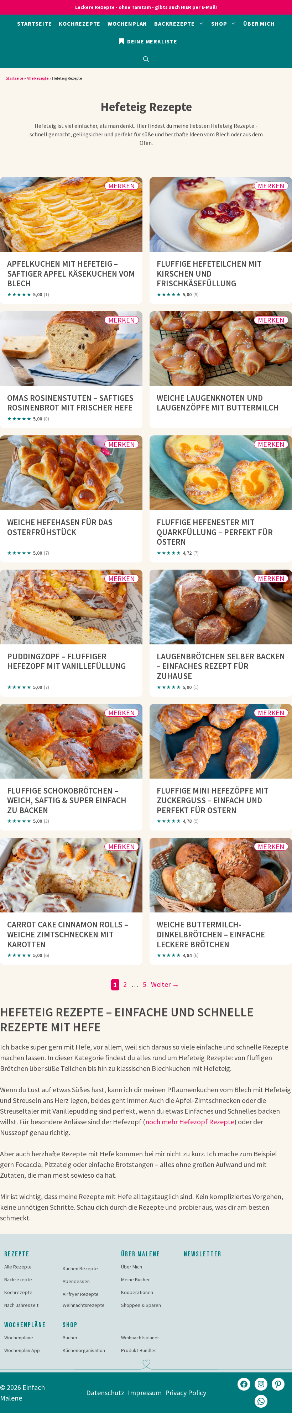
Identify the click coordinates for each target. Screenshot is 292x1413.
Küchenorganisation (84, 1350)
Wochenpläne (18, 1337)
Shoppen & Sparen (141, 1305)
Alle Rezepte (37, 78)
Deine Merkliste (151, 41)
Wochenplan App (22, 1350)
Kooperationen (137, 1292)
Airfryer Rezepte (81, 1294)
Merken (121, 186)
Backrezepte (174, 23)
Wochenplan (127, 23)
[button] (146, 59)
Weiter (165, 984)
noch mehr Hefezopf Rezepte (189, 1121)
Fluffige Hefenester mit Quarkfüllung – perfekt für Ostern (215, 532)
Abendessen (76, 1281)
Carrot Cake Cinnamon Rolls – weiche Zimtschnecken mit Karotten (67, 934)
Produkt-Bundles (139, 1350)
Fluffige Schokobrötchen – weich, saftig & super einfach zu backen (66, 800)
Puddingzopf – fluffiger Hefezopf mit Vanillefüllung (66, 661)
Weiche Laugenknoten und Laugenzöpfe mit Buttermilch (218, 403)
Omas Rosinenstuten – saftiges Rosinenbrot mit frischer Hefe (70, 403)
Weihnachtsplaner (140, 1337)
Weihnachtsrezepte (84, 1305)
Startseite (34, 23)
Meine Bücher (135, 1279)
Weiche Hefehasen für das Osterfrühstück (60, 527)
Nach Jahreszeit (21, 1305)
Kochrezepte (79, 23)
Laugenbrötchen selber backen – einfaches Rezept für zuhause (221, 666)
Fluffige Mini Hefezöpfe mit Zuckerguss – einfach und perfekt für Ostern (212, 800)
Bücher (70, 1337)
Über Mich (259, 23)
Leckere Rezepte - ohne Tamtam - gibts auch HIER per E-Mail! (146, 7)
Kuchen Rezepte (80, 1268)
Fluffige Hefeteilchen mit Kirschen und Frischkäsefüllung (209, 273)
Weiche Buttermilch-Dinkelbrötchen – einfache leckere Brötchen (211, 934)
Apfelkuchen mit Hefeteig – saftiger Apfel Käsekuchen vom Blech (71, 273)
